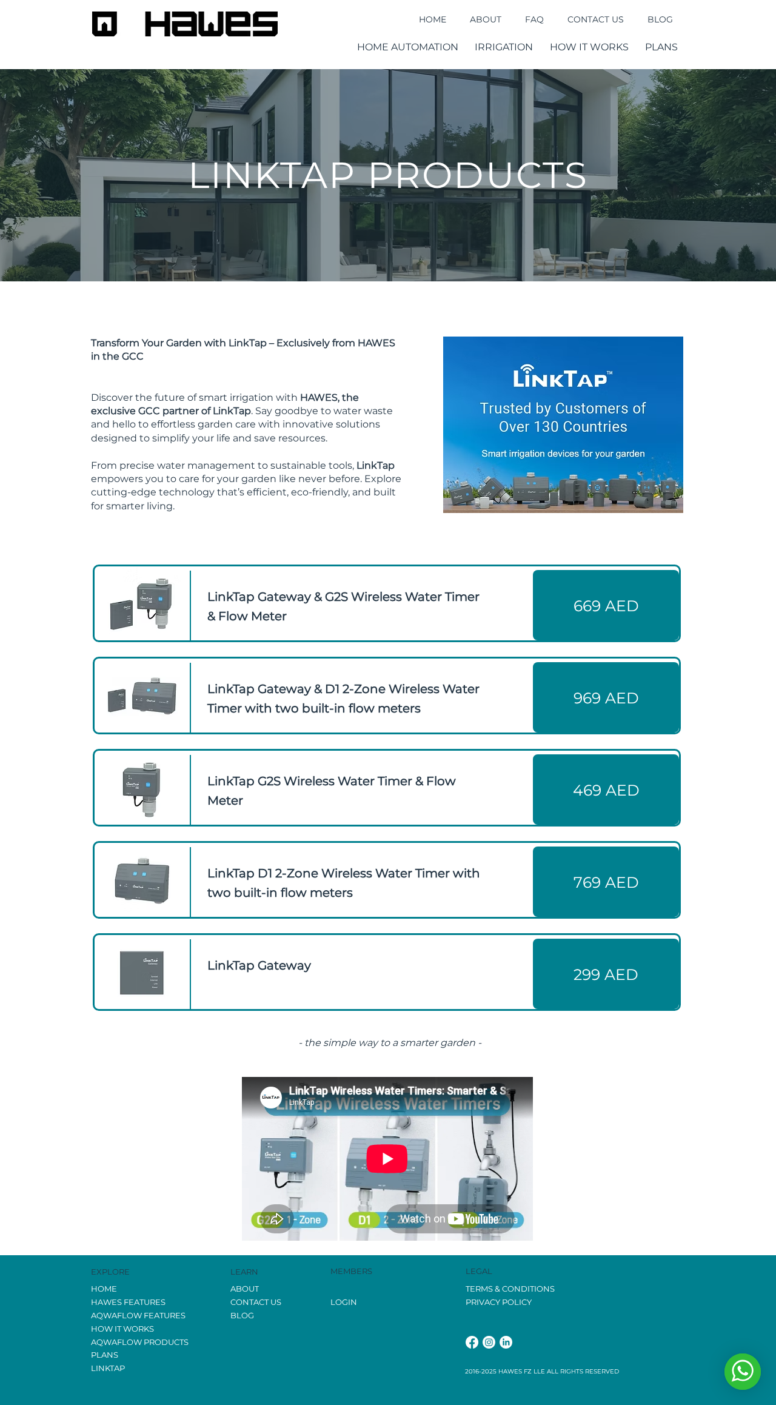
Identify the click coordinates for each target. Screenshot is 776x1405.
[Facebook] (472, 1342)
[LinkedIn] (506, 1342)
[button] (407, 47)
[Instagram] (489, 1342)
